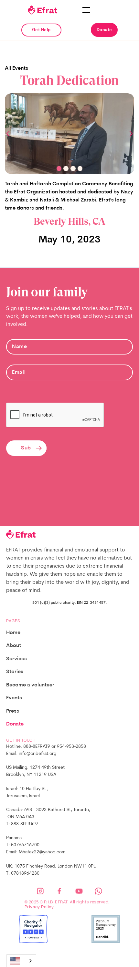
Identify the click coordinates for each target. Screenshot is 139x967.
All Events (16, 68)
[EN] (21, 961)
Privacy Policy (39, 907)
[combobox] (21, 960)
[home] (42, 10)
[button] (86, 10)
